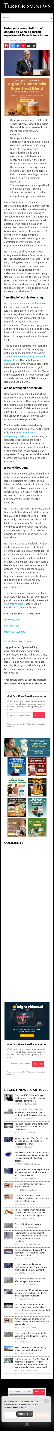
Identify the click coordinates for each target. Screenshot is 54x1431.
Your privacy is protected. (16, 724)
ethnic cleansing (25, 654)
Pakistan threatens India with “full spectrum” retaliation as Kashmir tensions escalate (31, 1253)
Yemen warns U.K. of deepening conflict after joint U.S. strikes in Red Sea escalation (32, 1322)
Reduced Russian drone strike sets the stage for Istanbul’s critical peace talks (31, 1127)
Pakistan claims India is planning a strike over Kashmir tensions (31, 1349)
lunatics (29, 661)
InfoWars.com (12, 619)
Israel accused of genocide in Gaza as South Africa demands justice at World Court (31, 1336)
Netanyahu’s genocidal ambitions (22, 303)
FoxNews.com (11, 625)
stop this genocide (14, 604)
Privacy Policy (20, 1407)
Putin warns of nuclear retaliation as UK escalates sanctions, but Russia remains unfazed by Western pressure (32, 1156)
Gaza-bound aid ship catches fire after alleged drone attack (30, 1280)
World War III (11, 672)
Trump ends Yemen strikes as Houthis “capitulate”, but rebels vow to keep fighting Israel (32, 1198)
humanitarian (23, 658)
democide (9, 654)
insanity (36, 658)
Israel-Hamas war (14, 661)
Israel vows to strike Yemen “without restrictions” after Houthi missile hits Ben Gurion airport (31, 1267)
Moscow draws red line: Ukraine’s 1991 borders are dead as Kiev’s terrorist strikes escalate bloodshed (32, 1307)
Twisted (20, 669)
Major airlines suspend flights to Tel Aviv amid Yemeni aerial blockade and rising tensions (32, 1172)
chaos (22, 651)
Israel (45, 658)
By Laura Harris (31, 1178)
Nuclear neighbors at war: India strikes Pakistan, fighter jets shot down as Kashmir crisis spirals (30, 1213)
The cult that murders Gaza (28, 1224)
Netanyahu (20, 665)
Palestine (33, 665)
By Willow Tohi (30, 1104)
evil (38, 654)
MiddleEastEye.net (14, 631)
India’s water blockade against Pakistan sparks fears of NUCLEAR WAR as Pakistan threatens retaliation (31, 1237)
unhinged (31, 669)
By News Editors (32, 1227)
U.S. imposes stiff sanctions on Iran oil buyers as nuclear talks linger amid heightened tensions (31, 1293)
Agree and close (25, 1414)
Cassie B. (22, 40)
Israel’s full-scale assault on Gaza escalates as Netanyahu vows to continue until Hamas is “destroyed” (32, 1112)
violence (42, 669)
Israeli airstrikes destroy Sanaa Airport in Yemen (30, 1185)
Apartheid (27, 647)
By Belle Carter (31, 1299)
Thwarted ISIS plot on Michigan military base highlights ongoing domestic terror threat (30, 1098)
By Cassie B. (29, 1118)
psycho (43, 665)
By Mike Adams (31, 1371)
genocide (9, 658)
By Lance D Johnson (32, 1164)
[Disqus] (27, 884)
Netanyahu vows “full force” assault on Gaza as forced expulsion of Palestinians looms (32, 1141)
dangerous (33, 651)
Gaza (43, 654)
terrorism (9, 669)
